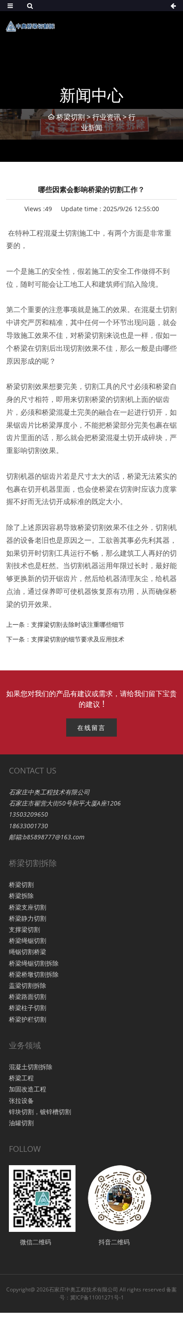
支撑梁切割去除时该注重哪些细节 (77, 624)
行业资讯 (106, 117)
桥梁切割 (70, 117)
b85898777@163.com (53, 837)
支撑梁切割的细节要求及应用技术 (77, 639)
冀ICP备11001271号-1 (97, 1297)
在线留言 (91, 727)
